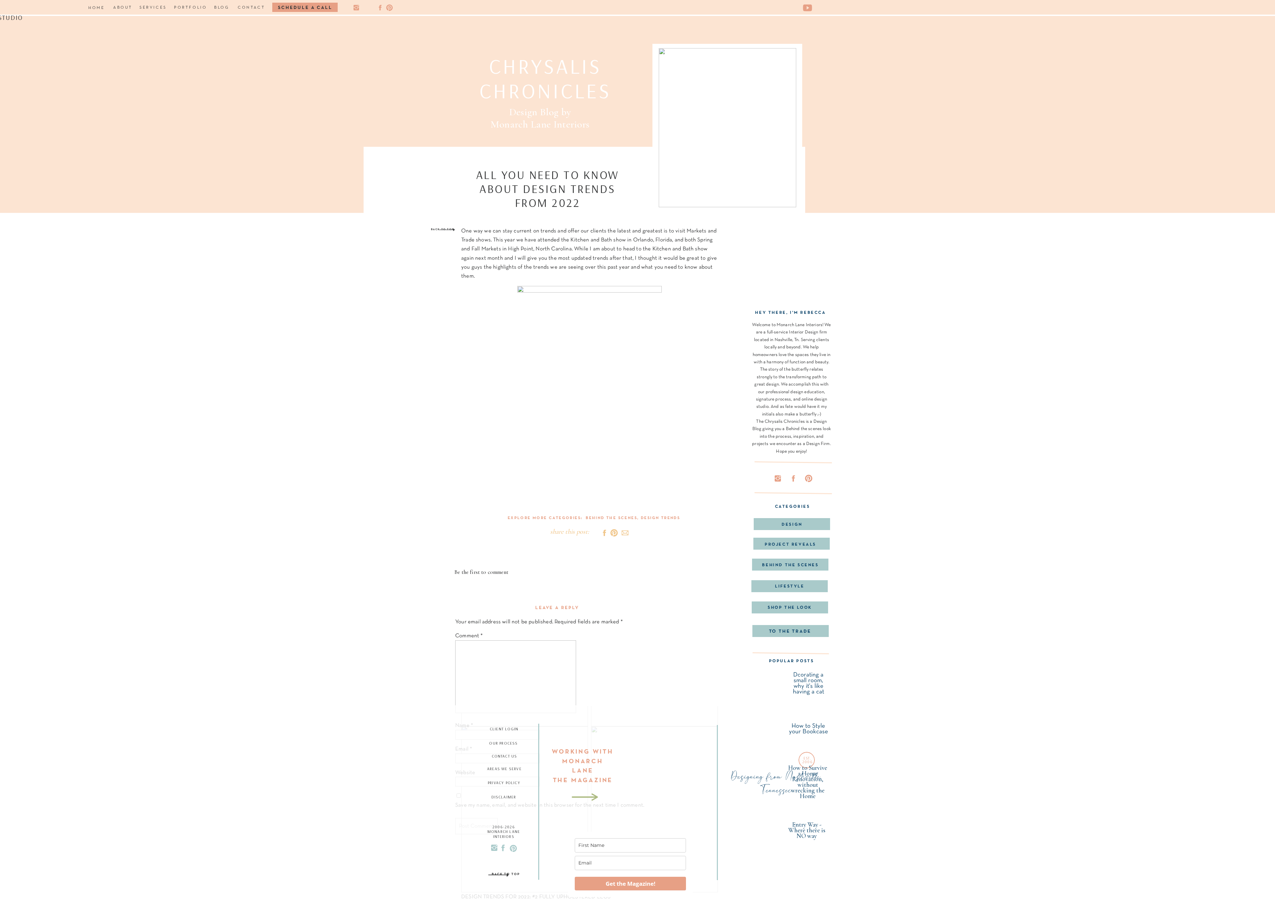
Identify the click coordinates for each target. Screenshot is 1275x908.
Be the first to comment (481, 572)
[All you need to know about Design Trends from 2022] (727, 127)
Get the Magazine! (630, 883)
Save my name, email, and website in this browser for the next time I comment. (549, 805)
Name (464, 725)
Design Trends (660, 518)
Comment (469, 635)
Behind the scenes (611, 518)
